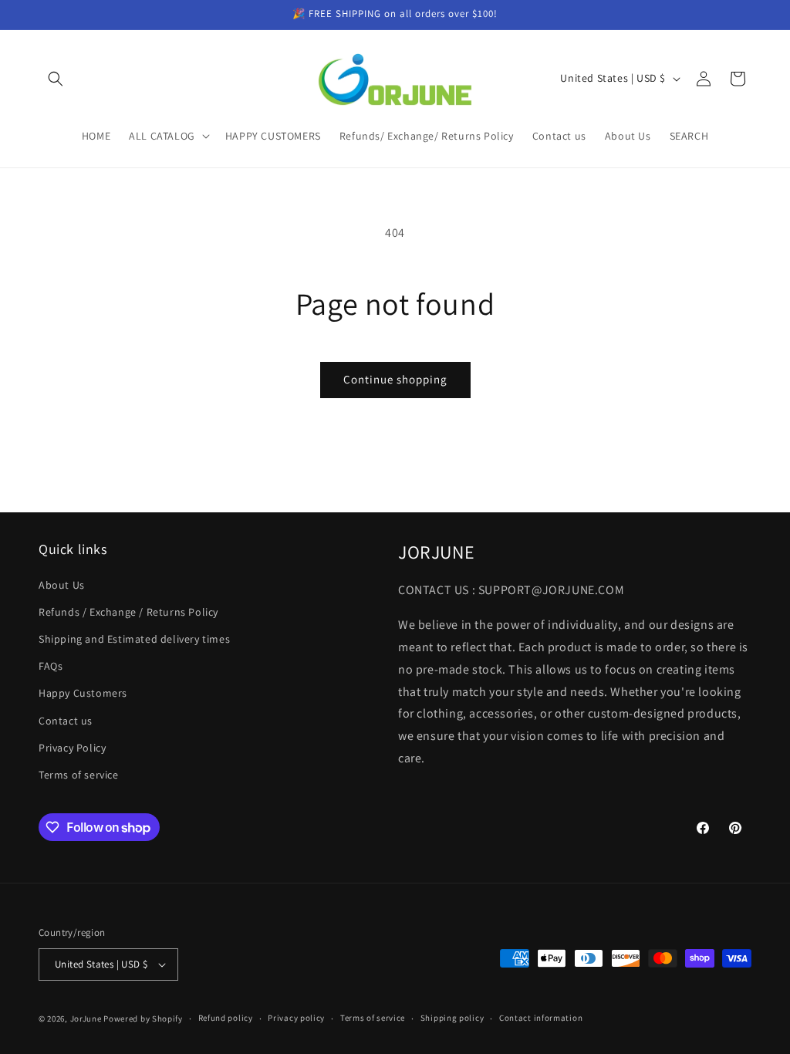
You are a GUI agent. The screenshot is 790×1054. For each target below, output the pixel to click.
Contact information (540, 1017)
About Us (62, 585)
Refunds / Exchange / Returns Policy (128, 612)
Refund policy (225, 1017)
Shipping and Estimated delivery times (134, 639)
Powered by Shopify (143, 1018)
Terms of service (79, 775)
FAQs (50, 666)
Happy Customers (83, 693)
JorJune (86, 1018)
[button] (56, 79)
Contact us (66, 721)
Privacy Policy (72, 748)
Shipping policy (452, 1017)
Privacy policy (296, 1017)
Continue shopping (395, 379)
